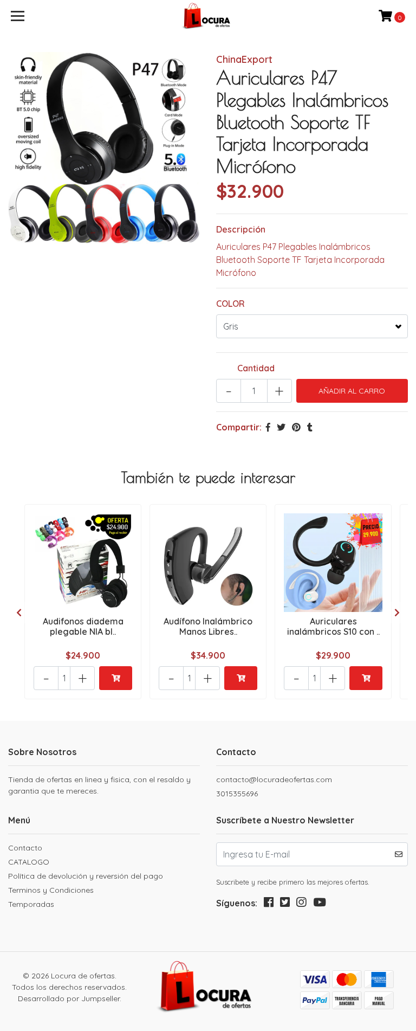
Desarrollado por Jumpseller (69, 998)
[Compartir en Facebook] (268, 427)
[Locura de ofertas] (208, 16)
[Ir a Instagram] (301, 904)
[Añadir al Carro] (115, 678)
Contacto (25, 848)
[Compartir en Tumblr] (310, 427)
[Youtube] (320, 904)
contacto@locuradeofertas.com (274, 779)
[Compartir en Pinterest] (296, 427)
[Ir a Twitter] (285, 904)
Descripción (240, 229)
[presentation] (19, 612)
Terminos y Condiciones (51, 890)
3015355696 (237, 793)
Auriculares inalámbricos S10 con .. (333, 626)
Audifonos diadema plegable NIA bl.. (83, 626)
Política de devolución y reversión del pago (85, 876)
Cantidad (256, 368)
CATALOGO (28, 862)
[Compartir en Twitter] (281, 427)
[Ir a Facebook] (269, 904)
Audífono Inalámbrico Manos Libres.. (208, 626)
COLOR (230, 303)
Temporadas (31, 904)
